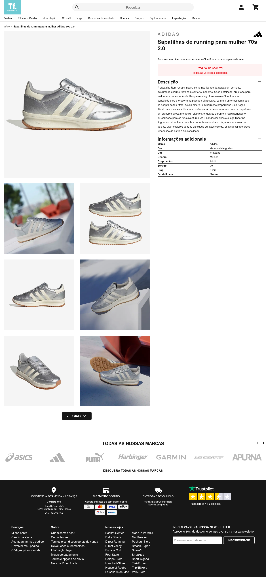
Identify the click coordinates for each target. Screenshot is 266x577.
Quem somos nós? (63, 533)
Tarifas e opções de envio (67, 559)
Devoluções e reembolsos (68, 546)
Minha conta (19, 533)
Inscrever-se (239, 540)
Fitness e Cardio (27, 18)
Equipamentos (158, 18)
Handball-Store (115, 563)
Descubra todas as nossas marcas (133, 470)
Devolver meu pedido (25, 546)
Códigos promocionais (25, 550)
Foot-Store (112, 554)
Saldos (8, 18)
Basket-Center (114, 533)
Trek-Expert (139, 563)
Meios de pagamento (64, 554)
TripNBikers (139, 567)
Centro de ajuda (21, 537)
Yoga (79, 18)
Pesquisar (133, 7)
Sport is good (140, 559)
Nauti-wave (139, 537)
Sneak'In (137, 550)
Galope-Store (114, 559)
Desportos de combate (101, 18)
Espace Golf (113, 550)
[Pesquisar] (76, 7)
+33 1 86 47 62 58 (54, 513)
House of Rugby (115, 567)
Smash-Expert (141, 546)
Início (7, 26)
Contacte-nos (54, 501)
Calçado (139, 18)
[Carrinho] (255, 7)
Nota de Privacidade (64, 563)
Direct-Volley (113, 546)
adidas (169, 34)
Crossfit (66, 18)
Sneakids (138, 554)
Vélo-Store (138, 572)
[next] (263, 443)
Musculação (49, 18)
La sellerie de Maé (117, 572)
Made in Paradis (142, 533)
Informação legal (61, 550)
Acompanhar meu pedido (27, 541)
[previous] (257, 443)
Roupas (124, 18)
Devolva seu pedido (158, 504)
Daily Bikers (113, 537)
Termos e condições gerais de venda (74, 541)
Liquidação (179, 18)
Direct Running (115, 541)
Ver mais (74, 416)
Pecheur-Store (141, 541)
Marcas (196, 18)
